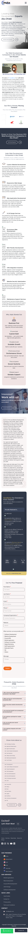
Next (7, 532)
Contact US (21, 930)
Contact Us (6, 878)
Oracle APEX (8, 763)
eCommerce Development (11, 777)
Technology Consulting (10, 723)
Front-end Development (10, 752)
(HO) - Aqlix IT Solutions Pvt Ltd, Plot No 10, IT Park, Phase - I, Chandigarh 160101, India (15, 894)
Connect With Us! (6, 407)
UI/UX (7, 759)
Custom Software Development (12, 745)
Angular (7, 772)
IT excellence (12, 77)
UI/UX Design (7, 865)
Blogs (2, 818)
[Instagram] (6, 822)
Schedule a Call (12, 783)
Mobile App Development (11, 736)
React (7, 767)
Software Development (9, 868)
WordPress (8, 774)
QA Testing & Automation (11, 757)
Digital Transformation (10, 727)
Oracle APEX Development (10, 862)
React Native (8, 770)
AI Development (9, 743)
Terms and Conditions (9, 884)
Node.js (7, 765)
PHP (7, 779)
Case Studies (7, 875)
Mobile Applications (9, 856)
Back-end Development (10, 754)
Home (2, 817)
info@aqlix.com (9, 890)
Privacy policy (7, 881)
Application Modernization (11, 725)
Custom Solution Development (12, 729)
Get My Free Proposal (7, 39)
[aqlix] (5, 2)
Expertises (13, 817)
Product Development (10, 748)
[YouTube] (13, 822)
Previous (5, 532)
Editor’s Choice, (9, 521)
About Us (19, 817)
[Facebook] (2, 822)
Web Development (8, 859)
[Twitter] (10, 822)
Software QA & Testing (10, 734)
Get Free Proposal (12, 142)
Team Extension (9, 732)
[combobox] (5, 590)
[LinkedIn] (17, 822)
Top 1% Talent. (9, 739)
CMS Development (9, 750)
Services (7, 817)
